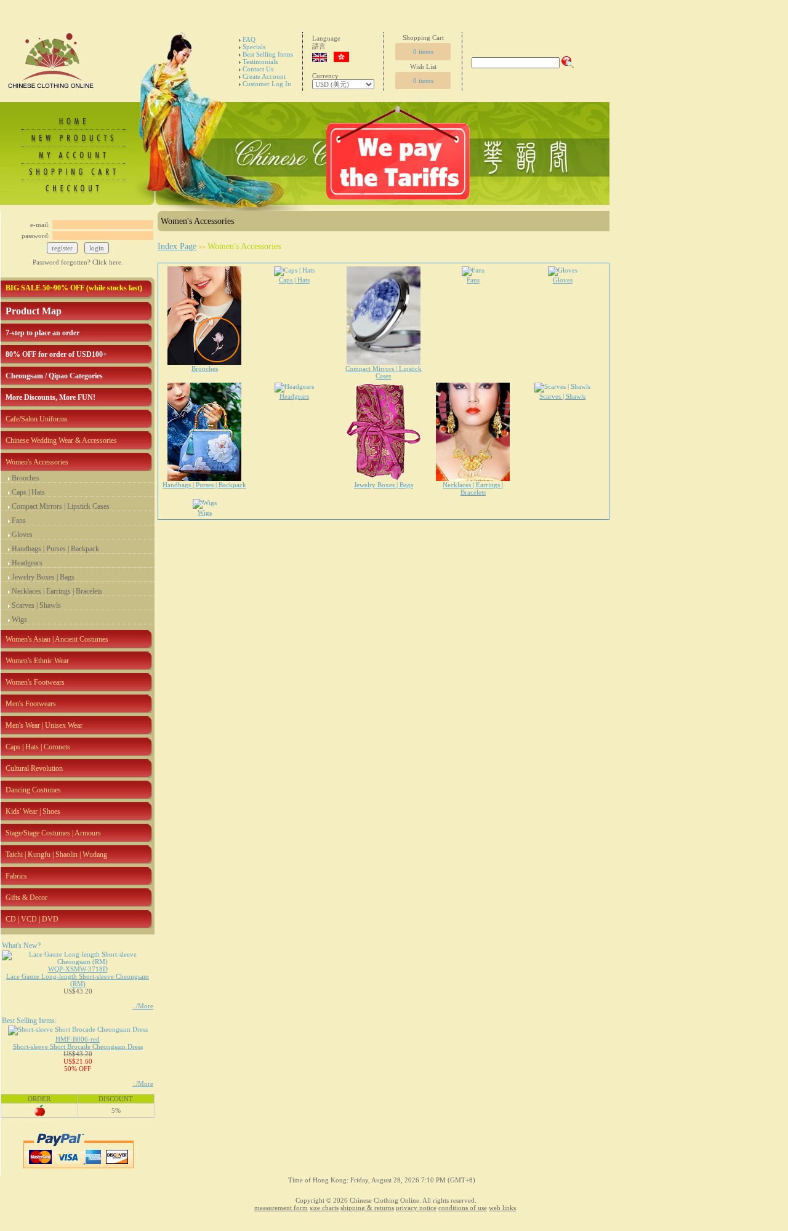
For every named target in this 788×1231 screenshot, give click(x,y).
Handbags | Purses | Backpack (55, 548)
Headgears (27, 563)
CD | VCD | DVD (32, 919)
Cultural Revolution (34, 768)
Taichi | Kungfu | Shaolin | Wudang (56, 854)
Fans (19, 520)
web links (502, 1207)
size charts (324, 1207)
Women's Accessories (37, 462)
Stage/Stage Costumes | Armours (53, 833)
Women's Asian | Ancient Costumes (57, 639)
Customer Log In (267, 83)
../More (142, 1006)
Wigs (19, 619)
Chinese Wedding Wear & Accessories (61, 440)
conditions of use (462, 1207)
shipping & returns (367, 1207)
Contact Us (258, 69)
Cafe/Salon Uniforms (37, 419)
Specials (254, 46)
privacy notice (416, 1207)
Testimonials (260, 61)
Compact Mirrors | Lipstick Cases (61, 506)
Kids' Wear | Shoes (33, 811)
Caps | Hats (28, 492)
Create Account (264, 76)
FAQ (249, 39)
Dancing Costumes (33, 790)
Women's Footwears (35, 682)
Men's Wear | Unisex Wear (44, 725)
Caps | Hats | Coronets (38, 747)
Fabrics (16, 876)
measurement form (281, 1207)
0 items (423, 51)
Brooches (25, 478)
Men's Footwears (31, 703)
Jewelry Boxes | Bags (43, 577)
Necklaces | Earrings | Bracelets (57, 591)
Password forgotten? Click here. (78, 262)
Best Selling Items (268, 54)
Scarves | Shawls (36, 605)
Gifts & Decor (26, 897)
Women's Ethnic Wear (37, 660)
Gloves (22, 534)
